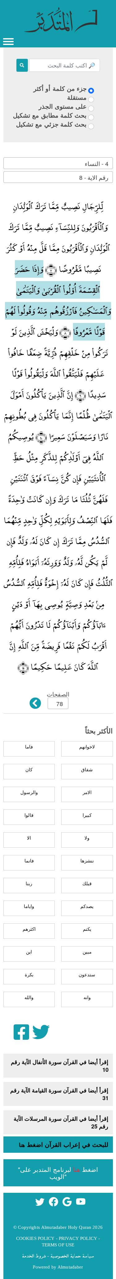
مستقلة (77, 97)
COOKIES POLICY (35, 1238)
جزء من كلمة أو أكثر (60, 88)
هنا (22, 1145)
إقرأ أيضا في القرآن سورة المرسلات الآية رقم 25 (61, 1122)
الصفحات (58, 693)
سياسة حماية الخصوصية (72, 1255)
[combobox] (58, 163)
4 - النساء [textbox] (96, 163)
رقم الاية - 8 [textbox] (93, 177)
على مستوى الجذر (63, 106)
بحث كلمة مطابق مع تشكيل (50, 115)
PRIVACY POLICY (78, 1238)
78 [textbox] (59, 703)
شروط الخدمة (34, 1255)
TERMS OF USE (58, 1244)
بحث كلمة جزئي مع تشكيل (51, 123)
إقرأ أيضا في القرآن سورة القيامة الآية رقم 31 (59, 1094)
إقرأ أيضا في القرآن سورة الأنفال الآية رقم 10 (60, 1066)
